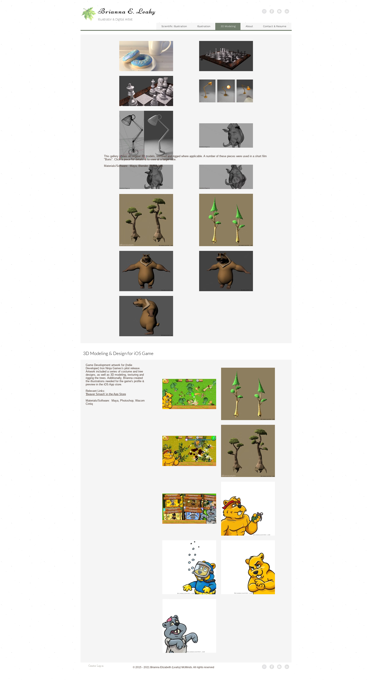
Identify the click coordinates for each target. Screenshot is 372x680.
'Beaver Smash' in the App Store (106, 394)
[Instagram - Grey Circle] (264, 11)
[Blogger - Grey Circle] (279, 11)
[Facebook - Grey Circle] (272, 11)
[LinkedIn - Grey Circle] (287, 11)
